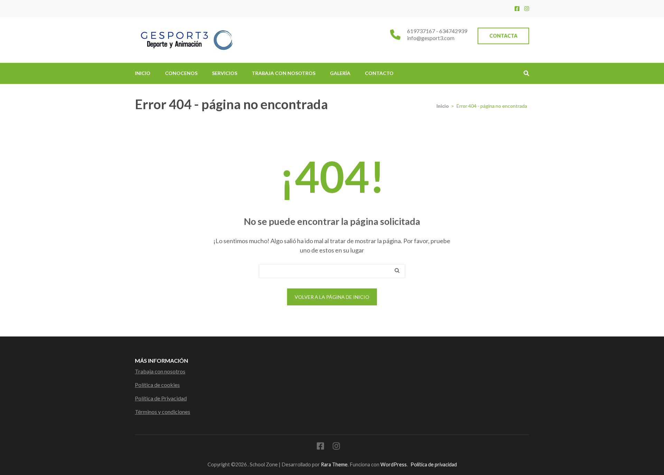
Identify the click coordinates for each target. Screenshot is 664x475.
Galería (340, 73)
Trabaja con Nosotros (283, 73)
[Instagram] (526, 8)
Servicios (224, 73)
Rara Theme (334, 464)
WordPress (393, 464)
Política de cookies (157, 384)
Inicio (142, 73)
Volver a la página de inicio (332, 297)
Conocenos (181, 73)
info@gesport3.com (430, 38)
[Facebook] (517, 8)
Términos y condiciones (162, 411)
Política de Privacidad (161, 398)
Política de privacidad (434, 464)
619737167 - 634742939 (437, 31)
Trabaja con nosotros (160, 371)
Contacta (503, 36)
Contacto (379, 73)
